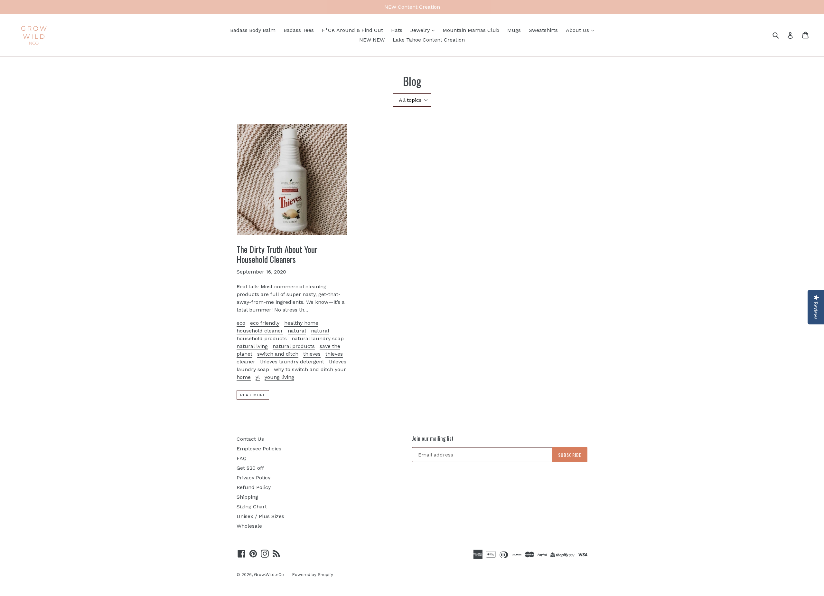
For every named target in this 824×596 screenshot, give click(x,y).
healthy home (301, 323)
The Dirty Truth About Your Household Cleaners (277, 254)
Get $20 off (250, 468)
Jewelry (420, 30)
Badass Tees (299, 30)
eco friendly (264, 323)
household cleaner (260, 331)
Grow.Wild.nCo (269, 574)
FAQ (242, 458)
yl (258, 377)
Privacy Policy (253, 478)
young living (279, 377)
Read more (253, 395)
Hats (396, 30)
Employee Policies (259, 449)
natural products (294, 346)
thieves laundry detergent (292, 362)
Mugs (514, 30)
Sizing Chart (252, 507)
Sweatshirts (543, 30)
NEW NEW (372, 40)
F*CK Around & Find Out (352, 30)
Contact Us (250, 439)
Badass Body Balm (253, 30)
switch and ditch (277, 354)
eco (241, 323)
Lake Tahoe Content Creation (429, 40)
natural (297, 331)
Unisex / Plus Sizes (260, 516)
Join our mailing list (433, 438)
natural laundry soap (318, 338)
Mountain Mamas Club (471, 30)
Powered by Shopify (312, 574)
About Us (578, 30)
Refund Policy (254, 487)
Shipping (247, 497)
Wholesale (249, 526)
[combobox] (780, 35)
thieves (312, 354)
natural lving (252, 346)
